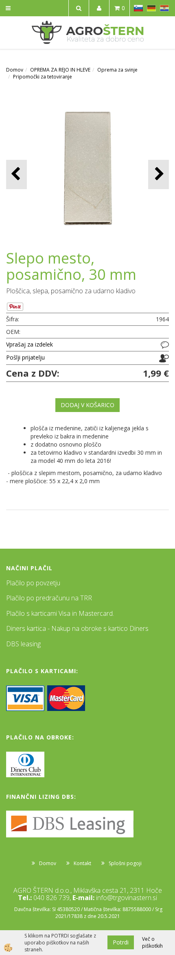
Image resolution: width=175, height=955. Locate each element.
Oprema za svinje (117, 69)
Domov (14, 69)
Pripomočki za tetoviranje (42, 76)
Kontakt (82, 863)
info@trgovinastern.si (126, 897)
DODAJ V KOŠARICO (87, 405)
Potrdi (121, 942)
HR (164, 8)
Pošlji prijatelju (25, 357)
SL (138, 8)
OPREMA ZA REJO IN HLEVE (60, 69)
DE (151, 8)
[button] (158, 174)
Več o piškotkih (152, 942)
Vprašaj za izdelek (29, 344)
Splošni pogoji (125, 863)
